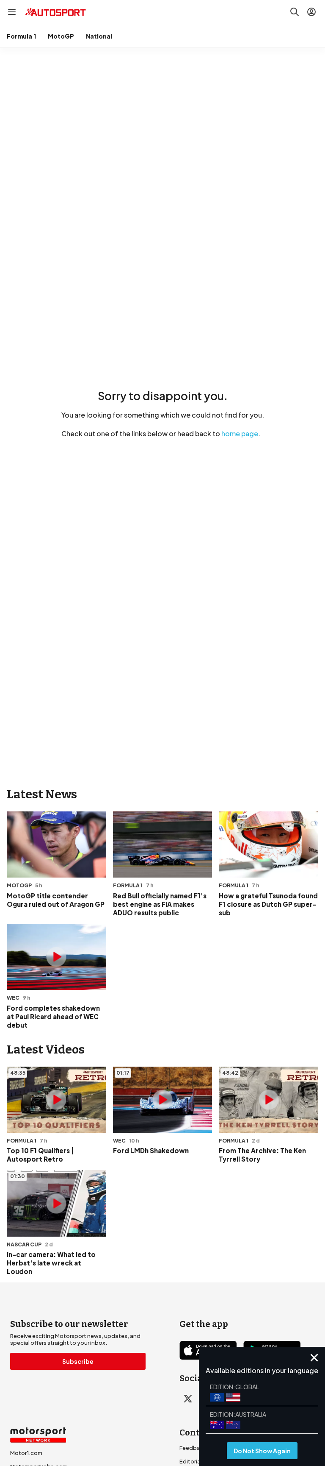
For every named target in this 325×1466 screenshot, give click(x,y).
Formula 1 (21, 36)
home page (239, 433)
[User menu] (311, 11)
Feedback (193, 1447)
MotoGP (61, 36)
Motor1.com (26, 1452)
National (99, 36)
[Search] (294, 11)
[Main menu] (11, 11)
